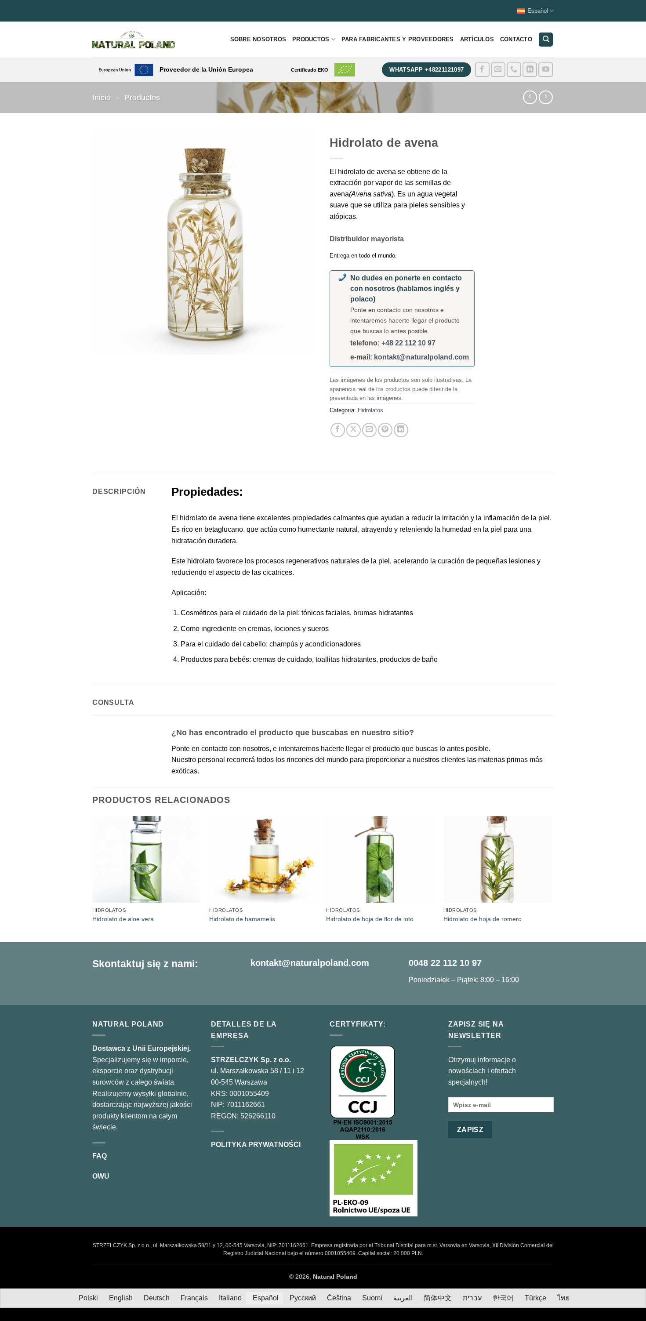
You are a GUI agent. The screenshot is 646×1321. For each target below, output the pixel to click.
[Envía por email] (369, 430)
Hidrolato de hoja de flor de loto (370, 918)
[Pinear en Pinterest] (385, 430)
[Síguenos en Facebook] (482, 69)
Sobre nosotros (258, 39)
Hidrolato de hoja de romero (482, 918)
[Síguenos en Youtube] (545, 69)
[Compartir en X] (353, 430)
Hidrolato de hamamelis (242, 918)
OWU (100, 1176)
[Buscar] (546, 40)
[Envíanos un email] (498, 69)
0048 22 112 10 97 (445, 963)
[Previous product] (545, 97)
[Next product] (530, 97)
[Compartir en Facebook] (337, 430)
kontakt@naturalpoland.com (421, 357)
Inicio (101, 97)
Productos (310, 39)
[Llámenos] (514, 69)
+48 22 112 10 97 (408, 343)
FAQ (99, 1156)
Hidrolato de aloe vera (123, 918)
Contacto (516, 39)
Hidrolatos (370, 410)
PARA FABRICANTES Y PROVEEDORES (397, 39)
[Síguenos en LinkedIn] (530, 69)
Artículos (477, 39)
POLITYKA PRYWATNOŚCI (256, 1144)
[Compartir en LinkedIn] (401, 430)
